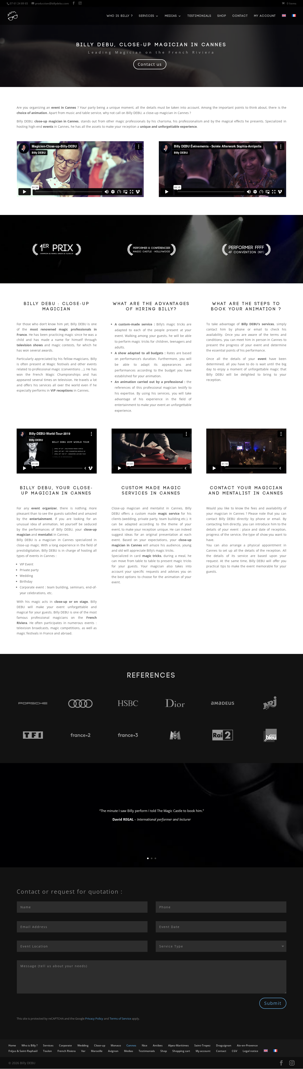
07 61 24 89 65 (19, 3)
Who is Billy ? (120, 15)
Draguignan (223, 1045)
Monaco (116, 1045)
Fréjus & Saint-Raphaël (22, 1051)
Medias (171, 15)
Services (146, 15)
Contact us (150, 64)
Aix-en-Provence (247, 1045)
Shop (221, 15)
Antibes (158, 1045)
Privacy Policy (94, 1019)
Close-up (99, 1045)
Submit (272, 1003)
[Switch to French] (294, 19)
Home (12, 1045)
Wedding (83, 1045)
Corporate (65, 1045)
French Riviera (66, 1051)
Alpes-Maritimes (178, 1045)
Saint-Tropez (202, 1045)
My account (265, 15)
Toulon (47, 1051)
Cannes (131, 1045)
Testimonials (199, 15)
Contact (240, 15)
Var (83, 1051)
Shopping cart (181, 1051)
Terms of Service (120, 1019)
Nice (144, 1045)
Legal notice (250, 1051)
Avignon (113, 1051)
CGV (234, 1051)
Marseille (96, 1051)
